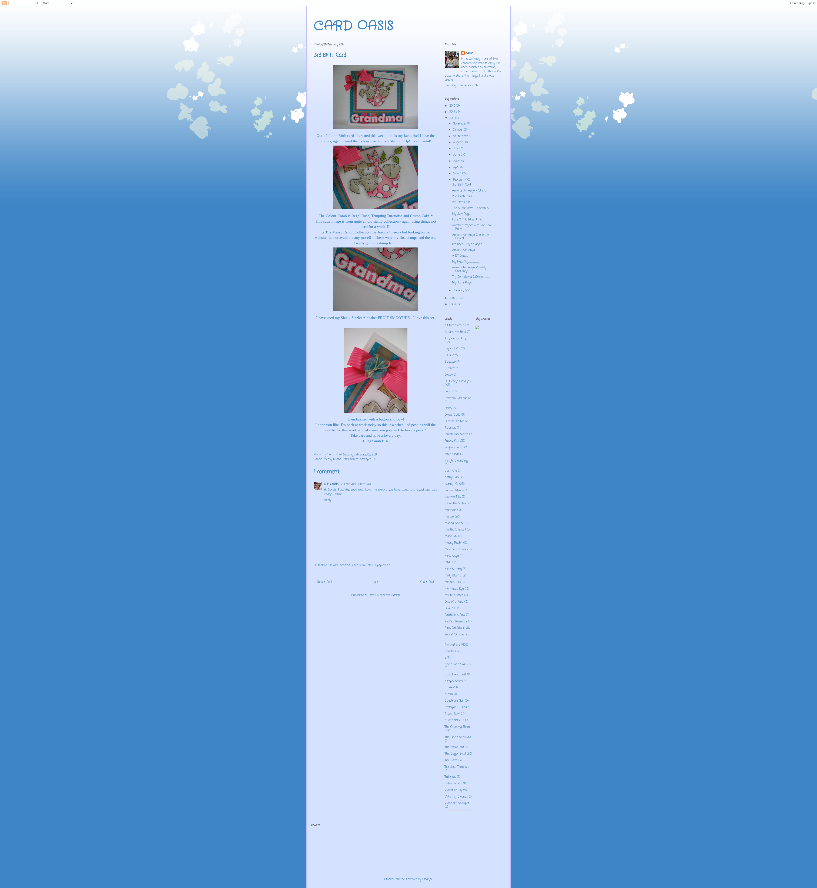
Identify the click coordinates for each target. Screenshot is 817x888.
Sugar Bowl (452, 714)
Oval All (450, 608)
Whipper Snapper (457, 803)
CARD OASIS (353, 26)
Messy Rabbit (332, 459)
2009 (453, 304)
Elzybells (450, 428)
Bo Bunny (451, 355)
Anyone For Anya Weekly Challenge (469, 269)
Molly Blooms (453, 575)
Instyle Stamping (456, 461)
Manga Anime (454, 523)
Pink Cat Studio (455, 628)
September (461, 136)
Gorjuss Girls (453, 447)
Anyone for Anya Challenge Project (470, 237)
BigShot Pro (452, 348)
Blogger (427, 879)
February (459, 180)
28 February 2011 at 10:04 (356, 484)
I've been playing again (467, 244)
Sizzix (448, 687)
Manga (449, 517)
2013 (452, 106)
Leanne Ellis (453, 497)
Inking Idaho (453, 454)
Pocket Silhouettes (457, 634)
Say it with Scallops (458, 664)
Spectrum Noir (454, 701)
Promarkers (350, 459)
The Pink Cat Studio (458, 737)
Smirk (449, 694)
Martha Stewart (455, 530)
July (456, 148)
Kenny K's (451, 484)
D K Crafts (331, 484)
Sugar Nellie (453, 720)
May (456, 161)
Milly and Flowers (456, 549)
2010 (452, 298)
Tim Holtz (451, 760)
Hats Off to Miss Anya (467, 219)
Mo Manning (453, 569)
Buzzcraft (451, 368)
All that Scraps (454, 325)
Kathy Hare (452, 477)
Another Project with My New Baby (471, 227)
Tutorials (450, 777)
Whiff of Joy (453, 790)
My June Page (461, 282)
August (458, 142)
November (460, 124)
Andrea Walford (455, 332)
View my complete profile (461, 85)
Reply (327, 500)
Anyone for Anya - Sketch (469, 191)
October (458, 130)
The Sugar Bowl (455, 754)
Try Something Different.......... (471, 277)
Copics (449, 391)
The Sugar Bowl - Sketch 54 (471, 208)
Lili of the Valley (455, 503)
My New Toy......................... (465, 262)
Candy (449, 375)
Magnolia (450, 510)
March (457, 173)
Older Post (427, 582)
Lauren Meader (455, 490)
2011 (452, 118)
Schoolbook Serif (455, 674)
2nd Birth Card (462, 196)
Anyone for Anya (456, 338)
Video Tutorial (453, 783)
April (456, 167)
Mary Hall (451, 536)
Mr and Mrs (453, 582)
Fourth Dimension (456, 434)
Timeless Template (457, 767)
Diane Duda (452, 415)
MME (448, 562)
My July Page (461, 214)
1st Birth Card (461, 202)
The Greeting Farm (457, 727)
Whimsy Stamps (456, 797)
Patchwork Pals (455, 615)
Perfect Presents (456, 621)
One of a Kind (454, 602)
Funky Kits (452, 441)
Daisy (448, 408)
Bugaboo (450, 362)
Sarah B (471, 53)
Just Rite (451, 471)
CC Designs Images (458, 381)
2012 (452, 112)
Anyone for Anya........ (465, 250)
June (457, 155)
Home (376, 582)
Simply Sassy (454, 681)
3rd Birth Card (461, 185)
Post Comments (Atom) (384, 595)
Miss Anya (452, 556)
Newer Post (324, 582)
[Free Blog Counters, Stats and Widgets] (477, 328)
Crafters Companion (458, 398)
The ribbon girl (454, 747)
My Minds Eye (454, 589)
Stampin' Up (368, 459)
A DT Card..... (460, 256)
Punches (450, 651)
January (459, 290)
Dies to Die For (454, 421)
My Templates (454, 595)
